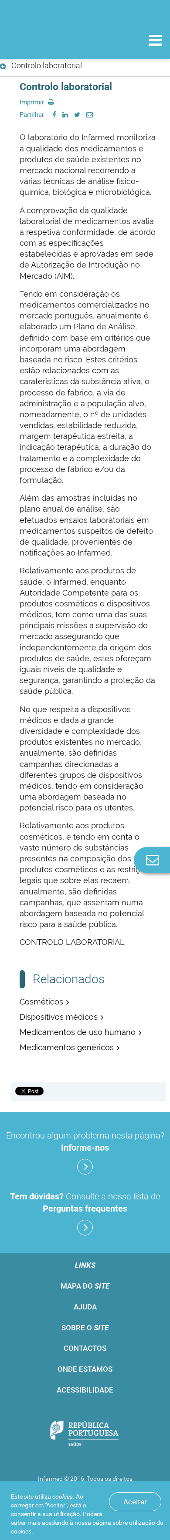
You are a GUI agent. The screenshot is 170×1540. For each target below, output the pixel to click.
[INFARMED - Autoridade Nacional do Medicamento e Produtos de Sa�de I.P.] (52, 39)
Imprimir (33, 102)
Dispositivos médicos (59, 1016)
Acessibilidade (85, 1390)
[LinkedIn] (65, 115)
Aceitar (135, 1501)
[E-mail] (89, 115)
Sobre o (85, 1327)
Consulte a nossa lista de (85, 1202)
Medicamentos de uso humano (78, 1032)
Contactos (85, 1348)
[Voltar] (4, 66)
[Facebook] (54, 115)
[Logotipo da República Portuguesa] (85, 1434)
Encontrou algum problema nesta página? (85, 1141)
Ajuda (85, 1306)
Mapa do (85, 1286)
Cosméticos (41, 1001)
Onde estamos (85, 1369)
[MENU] (155, 41)
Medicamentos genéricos (67, 1047)
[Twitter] (77, 115)
